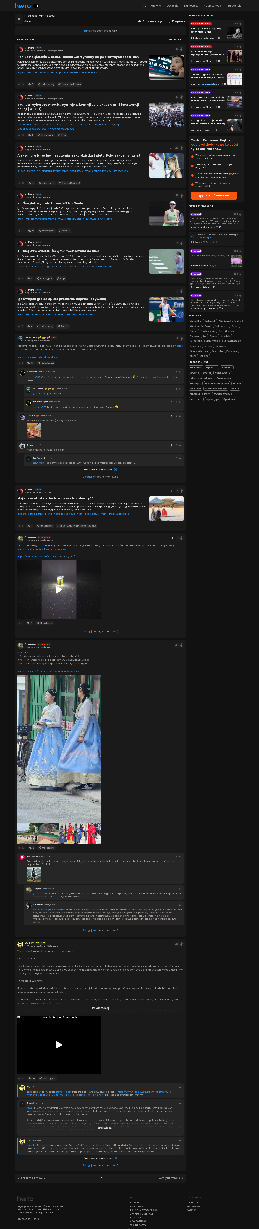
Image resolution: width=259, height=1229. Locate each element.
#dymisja (114, 124)
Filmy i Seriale (226, 331)
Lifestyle (225, 335)
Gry (204, 335)
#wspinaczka (44, 170)
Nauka (213, 335)
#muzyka (195, 383)
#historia (195, 388)
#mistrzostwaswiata (64, 170)
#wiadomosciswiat (39, 72)
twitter (191, 1210)
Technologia (208, 331)
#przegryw (212, 399)
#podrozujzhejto (48, 356)
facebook (192, 1202)
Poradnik (136, 1217)
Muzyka (194, 335)
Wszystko (195, 320)
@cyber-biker (63, 1091)
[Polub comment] (180, 372)
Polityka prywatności (144, 1210)
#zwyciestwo (104, 218)
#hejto (235, 388)
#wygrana (41, 218)
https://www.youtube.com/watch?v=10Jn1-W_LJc (45, 556)
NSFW (193, 355)
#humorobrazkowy (201, 378)
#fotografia (59, 670)
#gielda (22, 72)
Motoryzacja (213, 340)
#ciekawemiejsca (119, 513)
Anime (208, 346)
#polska (195, 393)
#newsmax (97, 72)
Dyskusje (172, 5)
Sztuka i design (232, 340)
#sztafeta (196, 399)
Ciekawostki (221, 326)
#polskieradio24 (103, 170)
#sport (21, 170)
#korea (179, 345)
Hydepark (210, 320)
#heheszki (196, 367)
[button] (59, 749)
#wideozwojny (222, 393)
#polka (89, 170)
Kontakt (135, 1202)
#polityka (211, 367)
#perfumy (229, 399)
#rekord (30, 170)
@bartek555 (33, 377)
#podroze (23, 356)
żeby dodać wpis (101, 31)
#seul (77, 72)
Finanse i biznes (199, 350)
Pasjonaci (232, 350)
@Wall (30, 1107)
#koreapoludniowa (62, 72)
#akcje (86, 72)
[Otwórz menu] (170, 49)
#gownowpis (223, 378)
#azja (33, 513)
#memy (237, 383)
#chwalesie (59, 549)
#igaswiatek (74, 218)
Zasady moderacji (141, 1213)
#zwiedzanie (45, 513)
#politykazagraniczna (96, 124)
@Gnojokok (54, 909)
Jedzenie (221, 346)
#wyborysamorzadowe (61, 128)
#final (78, 266)
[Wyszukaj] (145, 6)
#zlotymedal (121, 170)
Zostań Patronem (217, 195)
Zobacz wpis (204, 237)
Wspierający (138, 1224)
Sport (235, 326)
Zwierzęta (217, 350)
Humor (194, 331)
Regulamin (136, 1206)
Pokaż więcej (100, 1008)
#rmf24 (62, 218)
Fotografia (196, 340)
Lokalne (204, 355)
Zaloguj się (234, 5)
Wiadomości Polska (230, 320)
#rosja (207, 372)
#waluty (34, 356)
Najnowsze (191, 5)
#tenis (21, 218)
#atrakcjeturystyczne (96, 513)
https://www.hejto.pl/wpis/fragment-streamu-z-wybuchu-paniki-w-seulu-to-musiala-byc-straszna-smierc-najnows (99, 1093)
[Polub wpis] (181, 49)
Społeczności (213, 5)
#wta (93, 218)
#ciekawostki (222, 372)
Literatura (195, 346)
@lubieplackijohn (42, 393)
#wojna (194, 372)
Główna (156, 5)
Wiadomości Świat (200, 326)
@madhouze (40, 893)
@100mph (38, 462)
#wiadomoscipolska (217, 383)
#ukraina (226, 367)
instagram (193, 1206)
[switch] (36, 6)
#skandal (46, 124)
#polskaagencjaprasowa (32, 128)
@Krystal (31, 1145)
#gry (207, 393)
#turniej (52, 218)
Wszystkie (175, 39)
